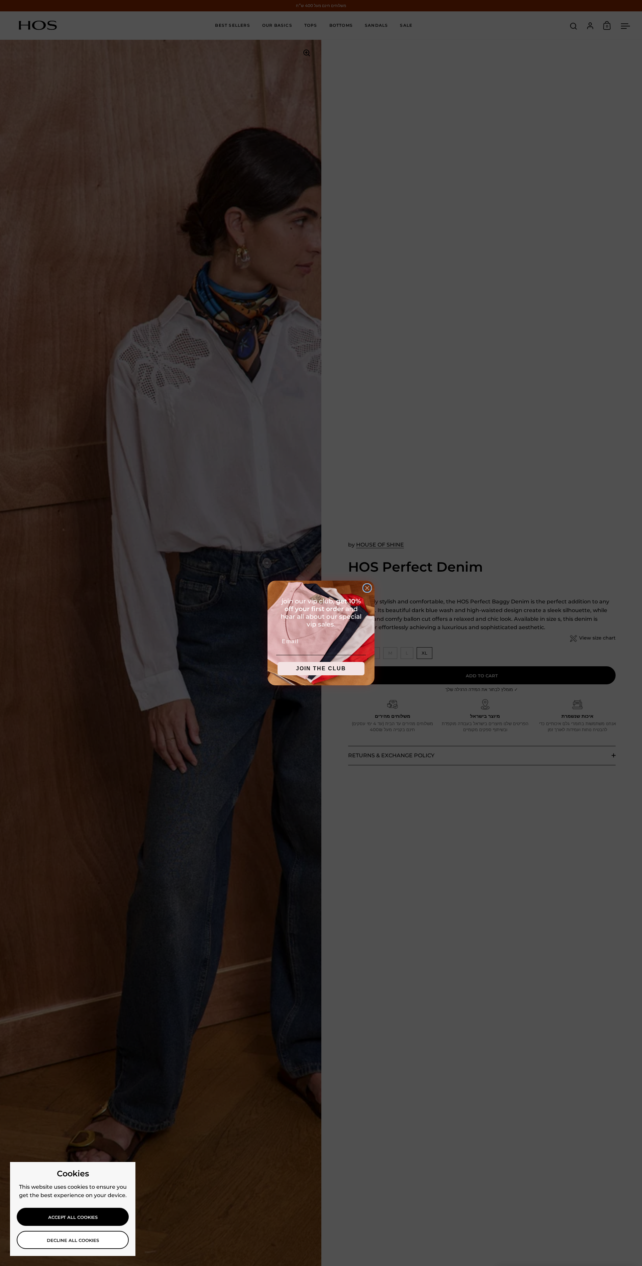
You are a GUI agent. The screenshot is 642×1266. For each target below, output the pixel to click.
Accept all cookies (73, 1217)
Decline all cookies (73, 1240)
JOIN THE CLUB (321, 668)
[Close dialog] (367, 588)
